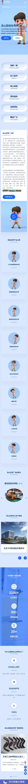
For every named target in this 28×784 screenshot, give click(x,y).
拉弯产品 (6, 38)
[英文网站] (25, 767)
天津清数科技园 (14, 547)
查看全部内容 (8, 197)
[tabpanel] (14, 752)
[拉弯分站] (25, 773)
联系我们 (17, 38)
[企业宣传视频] (25, 763)
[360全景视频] (25, 770)
